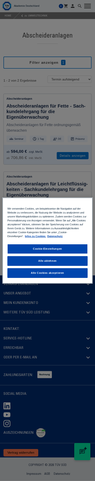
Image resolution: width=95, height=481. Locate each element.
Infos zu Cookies (35, 236)
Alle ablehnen (47, 260)
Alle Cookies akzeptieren (47, 272)
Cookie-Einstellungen (47, 248)
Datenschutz (55, 236)
